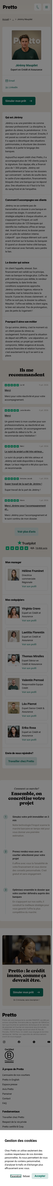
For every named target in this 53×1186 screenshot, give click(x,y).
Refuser (26, 1176)
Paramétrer (16, 1176)
